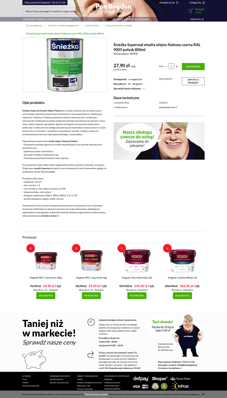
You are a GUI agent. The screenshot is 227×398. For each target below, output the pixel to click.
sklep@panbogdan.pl (187, 365)
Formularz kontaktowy (30, 386)
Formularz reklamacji (85, 389)
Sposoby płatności (56, 379)
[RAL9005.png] (65, 64)
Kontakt (25, 383)
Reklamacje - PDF (83, 386)
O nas (24, 379)
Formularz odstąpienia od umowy (89, 383)
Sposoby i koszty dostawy (59, 383)
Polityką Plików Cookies (96, 394)
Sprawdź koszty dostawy (127, 88)
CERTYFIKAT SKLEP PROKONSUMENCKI (112, 387)
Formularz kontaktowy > (170, 368)
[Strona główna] (113, 8)
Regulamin (108, 379)
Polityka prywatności (112, 383)
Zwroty (79, 379)
